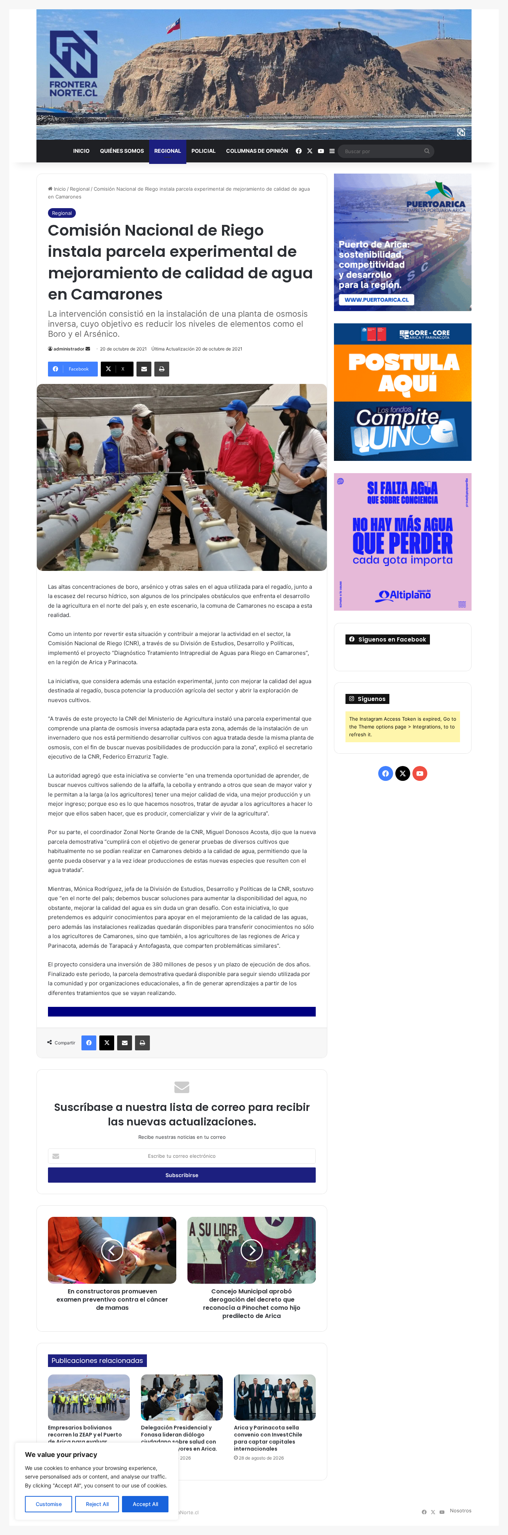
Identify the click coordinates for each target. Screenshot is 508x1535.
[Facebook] (88, 1042)
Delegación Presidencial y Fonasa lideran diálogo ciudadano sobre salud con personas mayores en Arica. (179, 1438)
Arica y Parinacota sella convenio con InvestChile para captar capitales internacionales (268, 1438)
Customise (49, 1504)
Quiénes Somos (122, 151)
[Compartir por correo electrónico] (143, 369)
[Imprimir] (161, 369)
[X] (106, 1042)
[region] (97, 1481)
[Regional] (254, 74)
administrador (69, 349)
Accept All (145, 1504)
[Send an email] (88, 349)
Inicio (81, 151)
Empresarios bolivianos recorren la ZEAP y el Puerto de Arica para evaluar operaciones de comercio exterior (85, 1442)
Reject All (97, 1504)
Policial (204, 151)
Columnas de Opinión (257, 151)
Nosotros (461, 1510)
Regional (167, 151)
